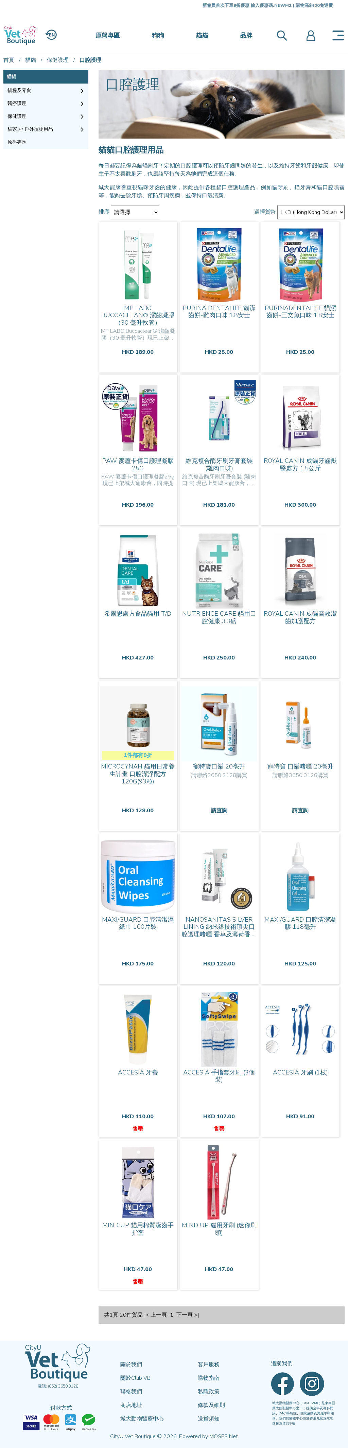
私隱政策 (209, 1391)
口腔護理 (90, 60)
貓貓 (202, 35)
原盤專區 (107, 35)
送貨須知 (209, 1419)
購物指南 (209, 1378)
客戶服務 (209, 1364)
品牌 (246, 35)
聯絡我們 (131, 1391)
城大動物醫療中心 (142, 1419)
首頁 (8, 60)
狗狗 (158, 35)
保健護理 (58, 60)
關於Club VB (135, 1378)
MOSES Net (223, 1436)
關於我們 (131, 1364)
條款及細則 (211, 1405)
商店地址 (131, 1405)
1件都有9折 (138, 755)
